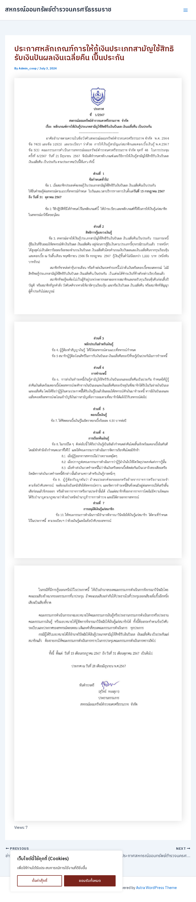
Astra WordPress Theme (156, 888)
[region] (66, 871)
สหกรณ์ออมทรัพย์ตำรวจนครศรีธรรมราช (58, 10)
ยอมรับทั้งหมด (90, 881)
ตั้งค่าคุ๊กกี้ (39, 881)
